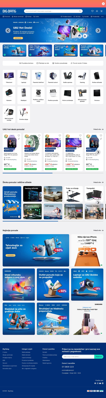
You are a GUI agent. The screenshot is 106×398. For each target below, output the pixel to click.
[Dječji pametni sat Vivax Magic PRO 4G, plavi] (94, 152)
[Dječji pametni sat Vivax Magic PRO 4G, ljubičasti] (12, 152)
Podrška (45, 357)
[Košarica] (101, 11)
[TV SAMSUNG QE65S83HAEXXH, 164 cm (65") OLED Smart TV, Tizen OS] (73, 152)
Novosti (5, 363)
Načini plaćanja (26, 352)
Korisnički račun (7, 368)
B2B (4, 360)
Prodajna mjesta (7, 357)
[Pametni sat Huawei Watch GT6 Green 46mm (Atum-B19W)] (32, 152)
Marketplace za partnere (10, 366)
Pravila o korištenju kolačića (30, 363)
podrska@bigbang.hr (68, 370)
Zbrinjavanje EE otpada (28, 366)
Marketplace (46, 360)
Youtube (100, 383)
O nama (5, 352)
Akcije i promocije (8, 355)
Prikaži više (97, 182)
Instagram (97, 383)
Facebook (95, 383)
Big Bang (14, 159)
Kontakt (45, 352)
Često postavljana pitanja (50, 355)
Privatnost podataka (28, 360)
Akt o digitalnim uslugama (29, 368)
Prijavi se (99, 356)
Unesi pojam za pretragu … (39, 11)
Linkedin (102, 383)
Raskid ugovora (47, 363)
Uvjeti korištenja (26, 357)
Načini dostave (26, 355)
